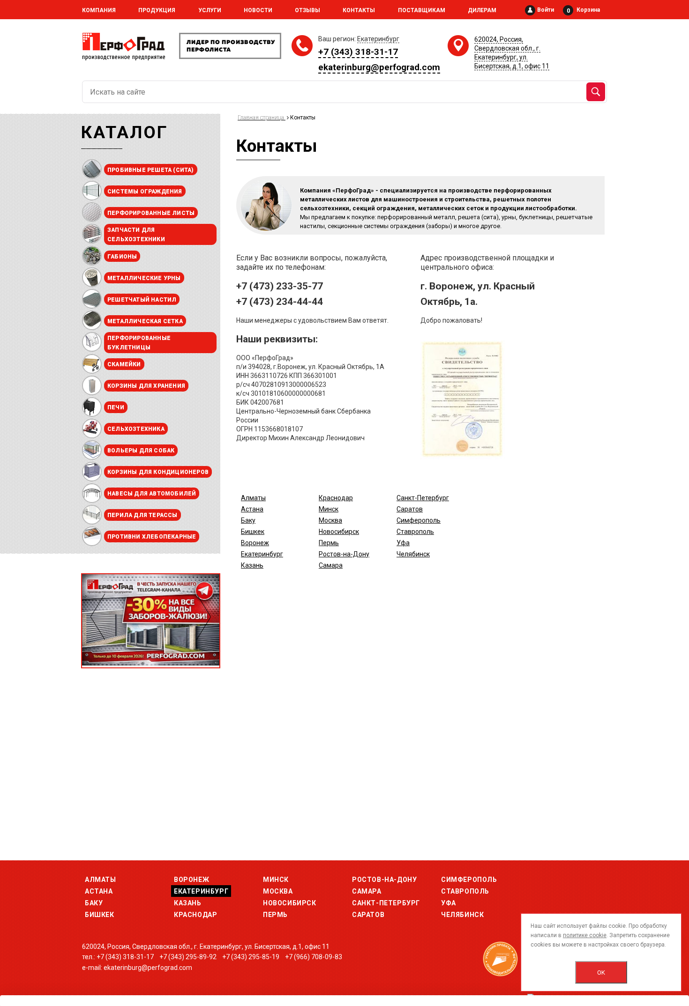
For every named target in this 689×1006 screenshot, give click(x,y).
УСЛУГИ (209, 10)
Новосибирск (339, 531)
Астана (252, 509)
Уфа (403, 543)
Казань (252, 565)
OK (601, 972)
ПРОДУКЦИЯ (156, 10)
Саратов (410, 509)
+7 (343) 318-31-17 (358, 51)
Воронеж (255, 543)
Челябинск (413, 554)
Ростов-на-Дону (344, 554)
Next (203, 617)
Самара (331, 565)
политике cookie (585, 935)
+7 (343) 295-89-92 (188, 957)
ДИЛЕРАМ (482, 10)
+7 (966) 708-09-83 (313, 957)
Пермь (329, 543)
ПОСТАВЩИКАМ (421, 10)
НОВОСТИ (258, 10)
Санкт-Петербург (423, 498)
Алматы (253, 498)
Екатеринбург (262, 554)
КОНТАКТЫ (359, 10)
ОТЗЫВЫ (307, 10)
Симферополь (419, 520)
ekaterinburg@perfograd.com (379, 67)
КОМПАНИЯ (99, 10)
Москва (330, 520)
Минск (328, 509)
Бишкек (252, 531)
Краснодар (336, 498)
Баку (248, 520)
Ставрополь (415, 531)
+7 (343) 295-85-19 (250, 957)
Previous (97, 617)
